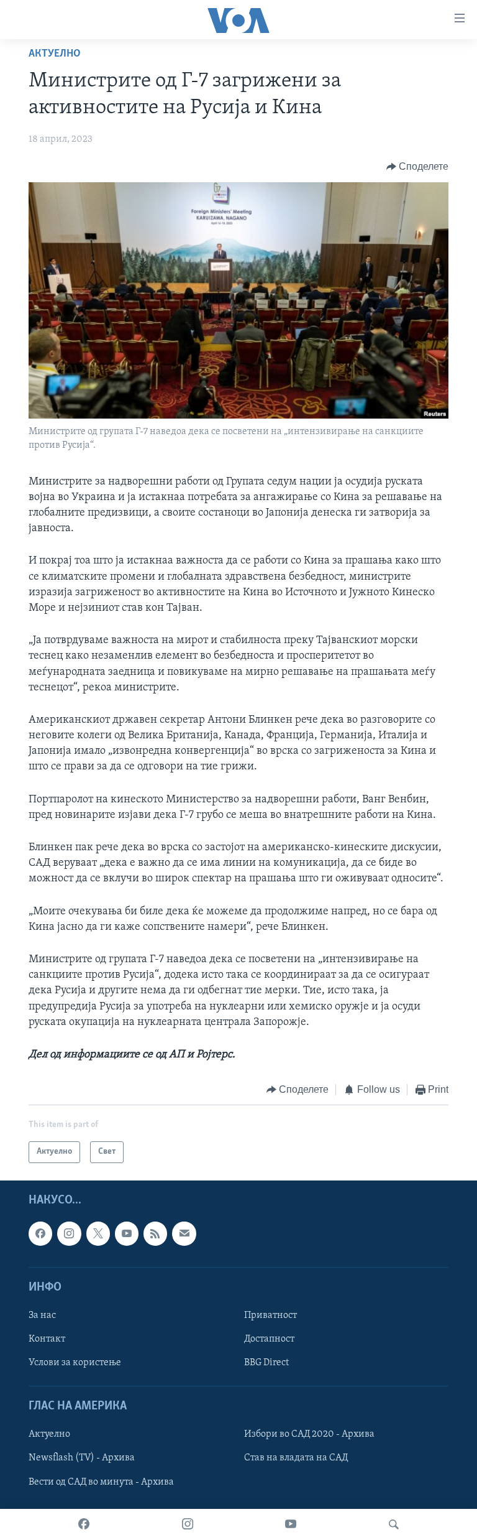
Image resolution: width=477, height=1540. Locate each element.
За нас (42, 1315)
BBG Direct (266, 1363)
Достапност (269, 1339)
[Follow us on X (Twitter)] (98, 1233)
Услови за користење (75, 1363)
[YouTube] (290, 1524)
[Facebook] (84, 1524)
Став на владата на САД (296, 1458)
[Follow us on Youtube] (127, 1233)
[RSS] (155, 1233)
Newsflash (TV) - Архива (82, 1458)
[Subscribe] (184, 1233)
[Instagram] (187, 1524)
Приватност (270, 1315)
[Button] (417, 167)
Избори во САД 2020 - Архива (309, 1434)
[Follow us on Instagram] (69, 1233)
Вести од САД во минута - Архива (101, 1482)
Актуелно (55, 54)
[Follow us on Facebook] (40, 1233)
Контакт (47, 1339)
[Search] (393, 1524)
